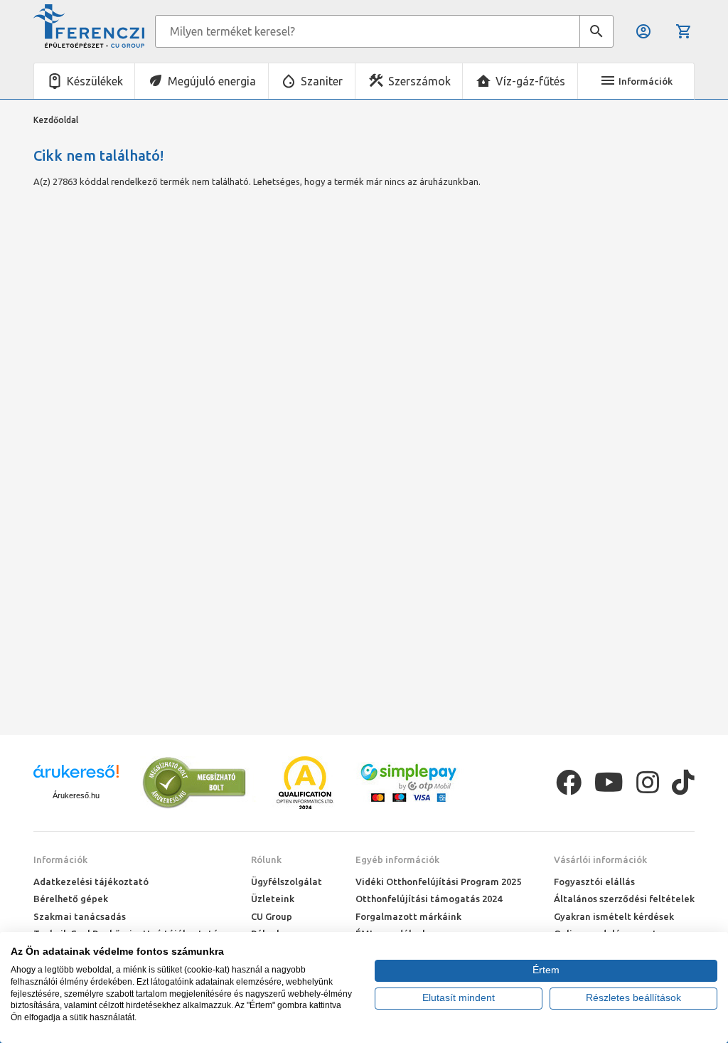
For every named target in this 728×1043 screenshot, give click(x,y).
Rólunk (266, 859)
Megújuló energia (212, 81)
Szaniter (322, 81)
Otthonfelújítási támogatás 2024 (428, 899)
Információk (60, 859)
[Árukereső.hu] (76, 776)
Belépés (644, 31)
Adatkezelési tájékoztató (91, 881)
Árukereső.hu (76, 795)
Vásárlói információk (600, 859)
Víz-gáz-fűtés (530, 81)
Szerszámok (419, 81)
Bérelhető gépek (70, 899)
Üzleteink (272, 899)
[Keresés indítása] (596, 31)
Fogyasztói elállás (594, 881)
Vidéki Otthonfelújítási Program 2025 (438, 881)
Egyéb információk (397, 859)
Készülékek (95, 81)
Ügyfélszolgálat (286, 881)
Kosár (685, 31)
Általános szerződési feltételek (624, 899)
